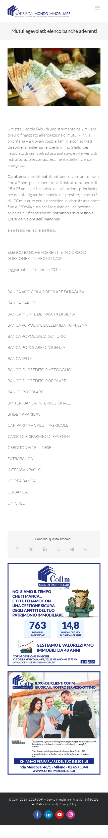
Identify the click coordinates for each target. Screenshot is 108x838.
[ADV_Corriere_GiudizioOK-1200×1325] (54, 673)
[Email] (86, 549)
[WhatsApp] (58, 549)
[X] (30, 549)
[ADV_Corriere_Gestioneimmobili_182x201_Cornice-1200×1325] (54, 565)
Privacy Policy (67, 804)
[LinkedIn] (44, 549)
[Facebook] (17, 549)
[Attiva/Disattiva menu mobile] (97, 7)
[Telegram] (72, 549)
